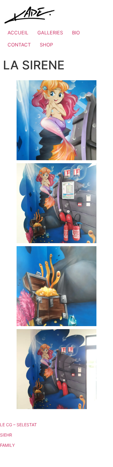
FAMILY (7, 445)
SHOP (46, 45)
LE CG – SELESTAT (18, 424)
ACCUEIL (18, 33)
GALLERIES (50, 33)
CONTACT (19, 45)
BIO (76, 33)
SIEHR (6, 434)
